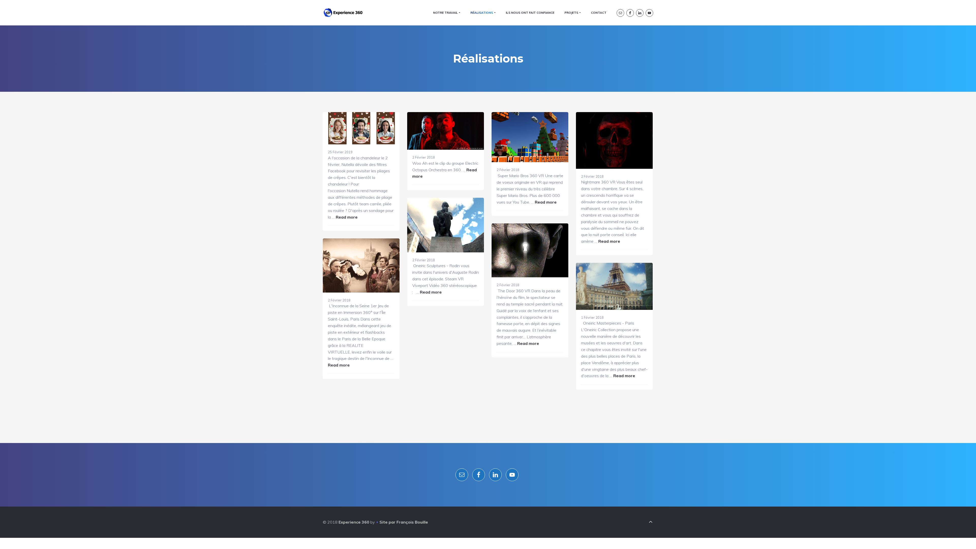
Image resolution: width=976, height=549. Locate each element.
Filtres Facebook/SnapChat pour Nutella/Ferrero (359, 215)
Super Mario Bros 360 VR (529, 201)
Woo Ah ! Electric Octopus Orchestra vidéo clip (443, 179)
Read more (347, 217)
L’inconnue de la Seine (353, 360)
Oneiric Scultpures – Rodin (443, 291)
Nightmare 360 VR (614, 236)
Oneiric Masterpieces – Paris (614, 372)
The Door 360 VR (530, 339)
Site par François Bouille (403, 522)
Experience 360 (354, 522)
